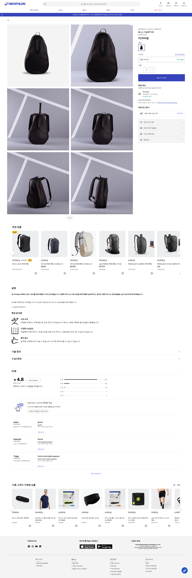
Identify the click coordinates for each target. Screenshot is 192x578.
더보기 (70, 218)
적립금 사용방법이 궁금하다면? (38, 411)
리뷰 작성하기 (33, 380)
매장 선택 (180, 113)
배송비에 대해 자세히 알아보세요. (168, 102)
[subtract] (141, 69)
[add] (152, 69)
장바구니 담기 (161, 78)
